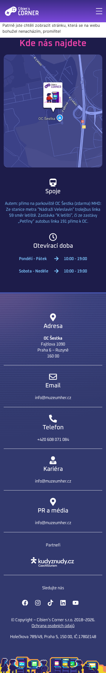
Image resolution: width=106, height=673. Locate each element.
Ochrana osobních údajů (53, 626)
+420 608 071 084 (53, 440)
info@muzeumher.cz (53, 398)
